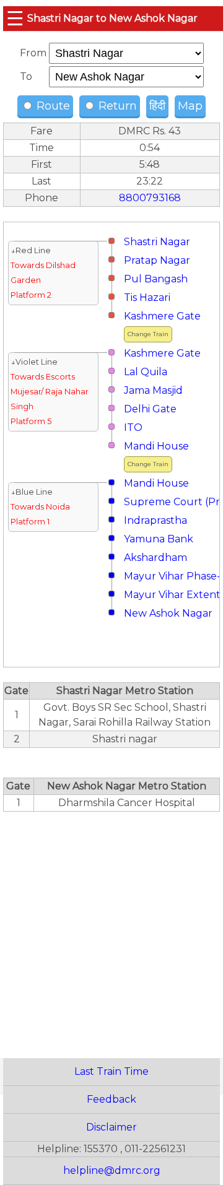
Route (51, 106)
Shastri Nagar (157, 242)
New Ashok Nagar (168, 613)
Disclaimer (111, 1127)
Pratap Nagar (157, 260)
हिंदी (157, 106)
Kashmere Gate (162, 316)
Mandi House (156, 446)
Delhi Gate (150, 409)
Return (116, 106)
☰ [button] (15, 18)
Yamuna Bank (158, 539)
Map (190, 106)
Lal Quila (145, 372)
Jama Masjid (153, 390)
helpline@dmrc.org (111, 1170)
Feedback (111, 1099)
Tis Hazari (147, 297)
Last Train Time (111, 1071)
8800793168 (150, 198)
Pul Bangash (156, 279)
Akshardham (155, 557)
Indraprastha (155, 520)
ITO (133, 427)
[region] (111, 928)
